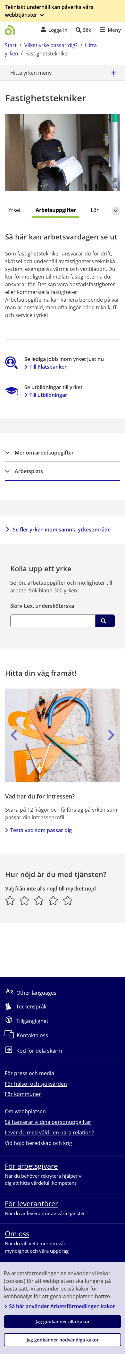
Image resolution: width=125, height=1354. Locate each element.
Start (11, 45)
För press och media (29, 1073)
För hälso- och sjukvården (36, 1083)
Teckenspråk (31, 1006)
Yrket (14, 209)
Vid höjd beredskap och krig (38, 1143)
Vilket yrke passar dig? (51, 45)
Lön (95, 209)
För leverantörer (31, 1203)
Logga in (58, 30)
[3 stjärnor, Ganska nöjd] (39, 900)
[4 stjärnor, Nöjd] (53, 900)
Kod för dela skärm (39, 1051)
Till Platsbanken (48, 366)
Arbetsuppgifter (56, 209)
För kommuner (23, 1094)
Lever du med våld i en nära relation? (49, 1132)
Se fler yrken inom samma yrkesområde (62, 529)
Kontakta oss (32, 1035)
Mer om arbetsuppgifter (44, 452)
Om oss (17, 1233)
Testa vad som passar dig (41, 830)
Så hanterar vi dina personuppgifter (48, 1121)
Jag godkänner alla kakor (63, 1321)
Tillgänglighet (32, 1020)
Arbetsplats (29, 471)
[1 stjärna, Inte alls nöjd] (10, 900)
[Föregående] (13, 735)
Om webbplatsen (25, 1111)
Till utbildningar (48, 394)
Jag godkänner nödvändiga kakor (63, 1340)
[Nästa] (111, 735)
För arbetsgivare (31, 1166)
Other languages (36, 992)
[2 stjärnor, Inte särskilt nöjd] (24, 900)
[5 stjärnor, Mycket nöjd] (68, 900)
